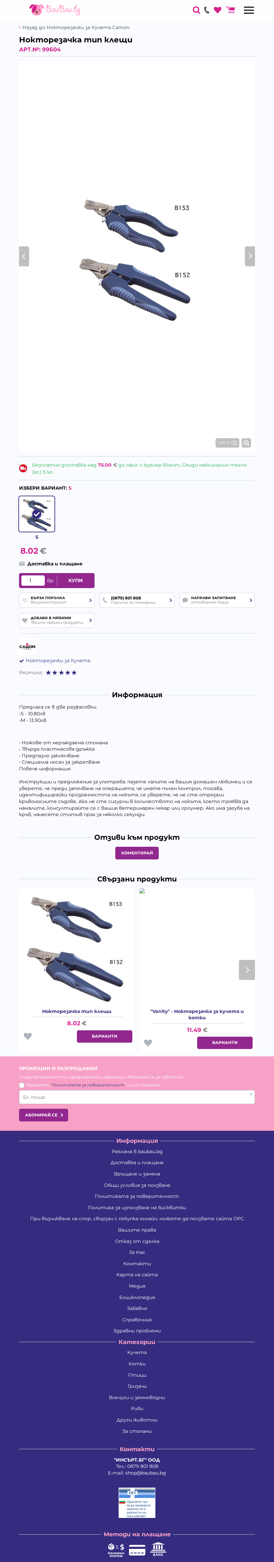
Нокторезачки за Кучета (58, 661)
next (247, 970)
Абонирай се (41, 1114)
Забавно (137, 1308)
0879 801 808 (142, 1466)
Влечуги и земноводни (137, 1397)
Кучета (137, 1352)
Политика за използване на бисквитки (137, 1208)
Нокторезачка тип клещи (77, 1011)
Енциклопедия (137, 1297)
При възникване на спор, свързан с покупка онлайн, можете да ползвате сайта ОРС (137, 1219)
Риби (137, 1408)
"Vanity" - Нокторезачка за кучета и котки (197, 1014)
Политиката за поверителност (88, 1084)
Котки (137, 1364)
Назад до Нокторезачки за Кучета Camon (75, 27)
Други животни (137, 1420)
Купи (75, 580)
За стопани (137, 1431)
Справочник (137, 1320)
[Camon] (27, 646)
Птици (137, 1375)
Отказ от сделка (137, 1241)
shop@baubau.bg (145, 1473)
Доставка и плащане (137, 1162)
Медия (137, 1286)
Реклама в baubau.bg (137, 1151)
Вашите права (137, 1230)
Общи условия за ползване (137, 1185)
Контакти (137, 1264)
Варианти (104, 1036)
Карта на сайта (137, 1275)
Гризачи (137, 1386)
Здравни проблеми (137, 1331)
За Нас (137, 1252)
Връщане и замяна (137, 1174)
